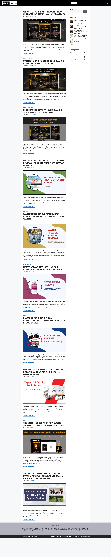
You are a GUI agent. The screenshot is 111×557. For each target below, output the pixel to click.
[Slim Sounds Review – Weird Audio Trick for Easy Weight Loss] (71, 31)
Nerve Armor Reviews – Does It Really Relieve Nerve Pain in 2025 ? (42, 268)
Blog (79, 3)
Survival (25, 211)
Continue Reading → (29, 53)
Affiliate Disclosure (78, 536)
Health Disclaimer (86, 536)
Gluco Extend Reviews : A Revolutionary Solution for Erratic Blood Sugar (44, 320)
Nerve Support (30, 264)
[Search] (85, 11)
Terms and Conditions (67, 536)
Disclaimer (59, 536)
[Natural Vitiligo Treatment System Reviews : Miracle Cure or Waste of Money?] (71, 36)
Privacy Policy (53, 536)
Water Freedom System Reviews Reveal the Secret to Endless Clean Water (43, 216)
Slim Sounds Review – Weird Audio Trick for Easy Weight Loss (42, 111)
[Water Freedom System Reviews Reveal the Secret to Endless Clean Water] (71, 41)
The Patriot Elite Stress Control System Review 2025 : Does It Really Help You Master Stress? (43, 476)
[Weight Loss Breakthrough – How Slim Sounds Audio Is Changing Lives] (71, 21)
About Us (93, 3)
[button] (107, 3)
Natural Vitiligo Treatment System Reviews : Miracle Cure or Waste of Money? (43, 163)
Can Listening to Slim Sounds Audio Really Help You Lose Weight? (43, 62)
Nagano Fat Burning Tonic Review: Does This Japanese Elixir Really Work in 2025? (43, 372)
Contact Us (101, 3)
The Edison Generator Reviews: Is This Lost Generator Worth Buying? (44, 424)
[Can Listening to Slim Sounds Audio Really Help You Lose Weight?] (71, 26)
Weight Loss (86, 3)
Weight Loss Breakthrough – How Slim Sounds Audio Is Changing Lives (44, 13)
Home (74, 3)
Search (72, 9)
